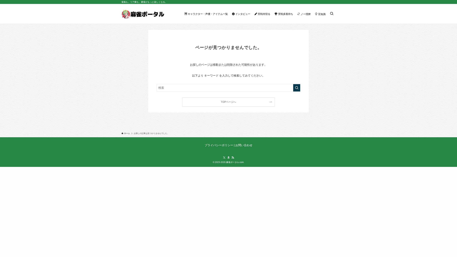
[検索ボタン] (332, 14)
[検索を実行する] (296, 88)
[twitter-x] (224, 157)
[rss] (232, 157)
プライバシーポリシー (219, 145)
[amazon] (228, 157)
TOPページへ (228, 101)
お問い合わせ (243, 145)
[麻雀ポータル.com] (142, 14)
